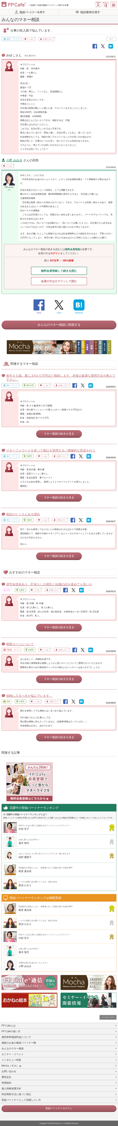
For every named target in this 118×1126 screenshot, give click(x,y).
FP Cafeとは (9, 1025)
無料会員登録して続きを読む (59, 270)
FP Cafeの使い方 (11, 1031)
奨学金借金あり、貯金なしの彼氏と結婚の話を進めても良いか (49, 584)
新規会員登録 (98, 4)
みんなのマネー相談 (13, 1048)
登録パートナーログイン (59, 1108)
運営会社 (6, 1077)
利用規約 (6, 1082)
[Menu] (114, 4)
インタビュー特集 (11, 1060)
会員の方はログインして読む (59, 281)
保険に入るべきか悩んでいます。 (29, 695)
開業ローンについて (20, 644)
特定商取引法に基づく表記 (16, 1094)
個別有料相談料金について (16, 1037)
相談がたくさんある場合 (23, 514)
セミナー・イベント (13, 1054)
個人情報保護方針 (11, 1088)
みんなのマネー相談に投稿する (59, 324)
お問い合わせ (9, 1071)
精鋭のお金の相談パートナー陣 (19, 1042)
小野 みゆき (14, 160)
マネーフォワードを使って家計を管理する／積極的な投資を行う (50, 450)
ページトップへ (108, 1017)
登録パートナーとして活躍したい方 (21, 1100)
